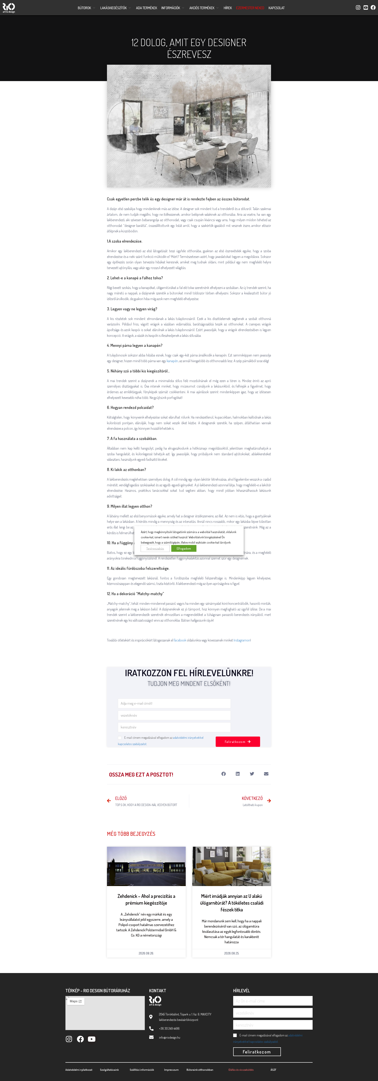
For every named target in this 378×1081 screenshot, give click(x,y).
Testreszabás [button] (155, 548)
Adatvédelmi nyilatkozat (78, 1069)
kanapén (172, 361)
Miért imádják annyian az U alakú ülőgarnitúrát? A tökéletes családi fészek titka (231, 902)
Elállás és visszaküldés (241, 1069)
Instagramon (242, 640)
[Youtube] (91, 1039)
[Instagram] (68, 1039)
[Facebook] (80, 1039)
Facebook (180, 640)
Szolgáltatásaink (109, 1069)
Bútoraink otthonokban (200, 1069)
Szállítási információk (142, 1069)
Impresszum (171, 1069)
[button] (87, 8)
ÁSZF (273, 1069)
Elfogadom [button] (184, 548)
